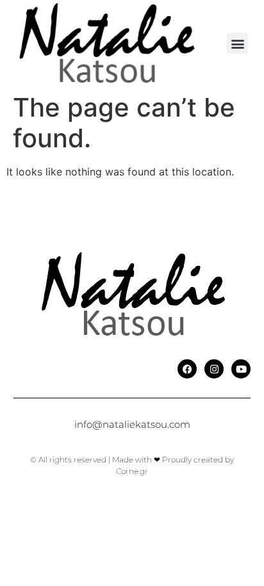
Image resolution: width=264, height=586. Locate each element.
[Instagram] (214, 368)
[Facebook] (187, 368)
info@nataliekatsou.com (132, 424)
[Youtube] (241, 368)
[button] (237, 43)
